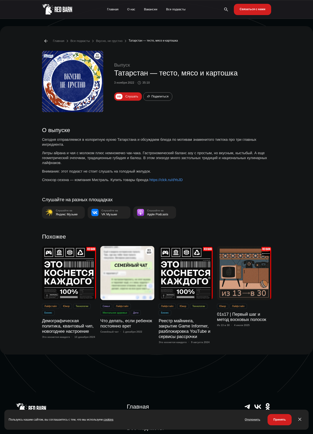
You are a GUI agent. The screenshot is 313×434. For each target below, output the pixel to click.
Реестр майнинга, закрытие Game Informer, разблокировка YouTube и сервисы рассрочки (184, 328)
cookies (108, 419)
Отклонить (252, 419)
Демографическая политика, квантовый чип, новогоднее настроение (68, 326)
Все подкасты (175, 9)
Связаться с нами (252, 9)
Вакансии (150, 9)
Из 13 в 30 (223, 325)
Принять (279, 419)
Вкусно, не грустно (109, 41)
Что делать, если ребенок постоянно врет (126, 323)
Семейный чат (109, 331)
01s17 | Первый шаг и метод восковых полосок (241, 317)
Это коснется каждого (56, 336)
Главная (112, 9)
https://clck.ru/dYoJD (166, 180)
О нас (131, 9)
